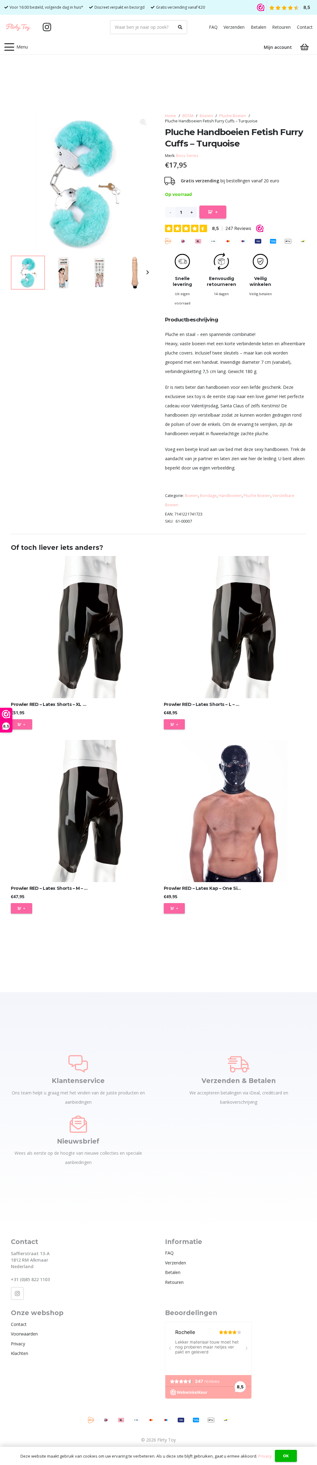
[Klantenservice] (78, 1063)
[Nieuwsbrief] (78, 1124)
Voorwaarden (24, 1334)
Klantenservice (78, 1081)
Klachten (19, 1353)
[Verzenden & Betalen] (239, 1063)
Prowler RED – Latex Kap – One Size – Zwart (212, 888)
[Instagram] (47, 27)
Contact (305, 27)
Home (170, 115)
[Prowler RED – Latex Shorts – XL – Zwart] (82, 627)
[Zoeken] (180, 27)
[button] (16, 47)
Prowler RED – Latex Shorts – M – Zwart (54, 888)
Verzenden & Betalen (239, 1081)
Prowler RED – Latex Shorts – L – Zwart (206, 704)
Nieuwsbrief (78, 1141)
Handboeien (230, 495)
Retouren (281, 27)
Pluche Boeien (232, 115)
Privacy (18, 1344)
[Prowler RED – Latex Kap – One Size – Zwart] (235, 811)
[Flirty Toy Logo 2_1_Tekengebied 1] (18, 27)
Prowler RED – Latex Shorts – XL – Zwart (55, 704)
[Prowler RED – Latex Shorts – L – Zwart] (235, 627)
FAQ (213, 27)
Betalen (258, 27)
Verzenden (234, 27)
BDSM (187, 115)
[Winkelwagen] (304, 47)
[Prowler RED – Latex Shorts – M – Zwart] (82, 811)
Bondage (208, 495)
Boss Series (187, 155)
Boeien (206, 115)
